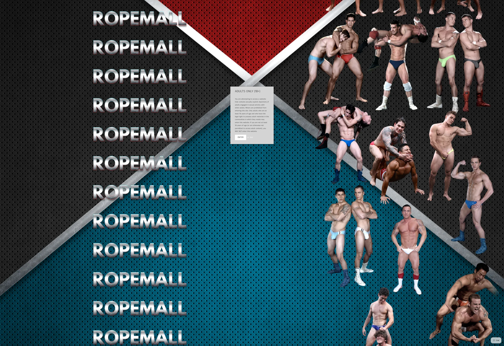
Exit (251, 137)
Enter (240, 137)
